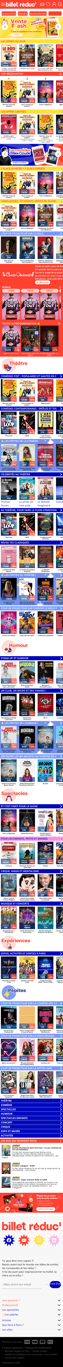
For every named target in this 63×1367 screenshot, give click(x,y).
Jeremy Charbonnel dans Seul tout (27, 1148)
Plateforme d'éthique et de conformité (23, 1354)
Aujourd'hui (9, 13)
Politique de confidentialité (38, 1347)
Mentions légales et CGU (17, 1351)
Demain (22, 13)
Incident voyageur (20, 1166)
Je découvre (42, 282)
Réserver (11, 316)
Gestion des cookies (14, 1357)
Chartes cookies (39, 1351)
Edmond (15, 1179)
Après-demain (38, 13)
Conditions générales (12, 1347)
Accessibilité (51, 1354)
